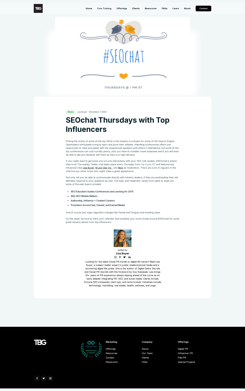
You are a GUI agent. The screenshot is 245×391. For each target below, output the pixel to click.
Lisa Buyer (88, 167)
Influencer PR (185, 353)
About (145, 348)
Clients (145, 357)
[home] (38, 8)
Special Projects (186, 362)
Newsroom (112, 362)
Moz (120, 167)
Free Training (104, 8)
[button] (122, 8)
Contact (203, 8)
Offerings (111, 348)
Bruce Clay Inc (103, 167)
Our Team (147, 353)
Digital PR (183, 348)
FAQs (144, 362)
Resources (111, 353)
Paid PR (182, 357)
